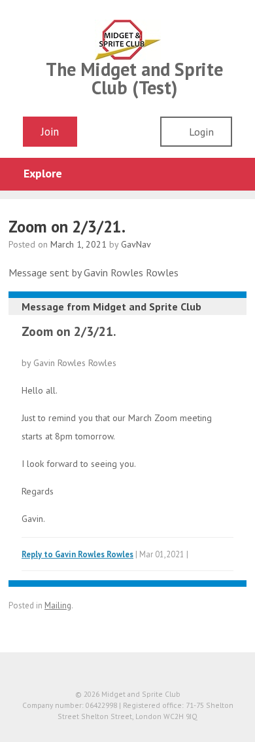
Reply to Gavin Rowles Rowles (77, 554)
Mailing (57, 605)
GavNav (136, 244)
